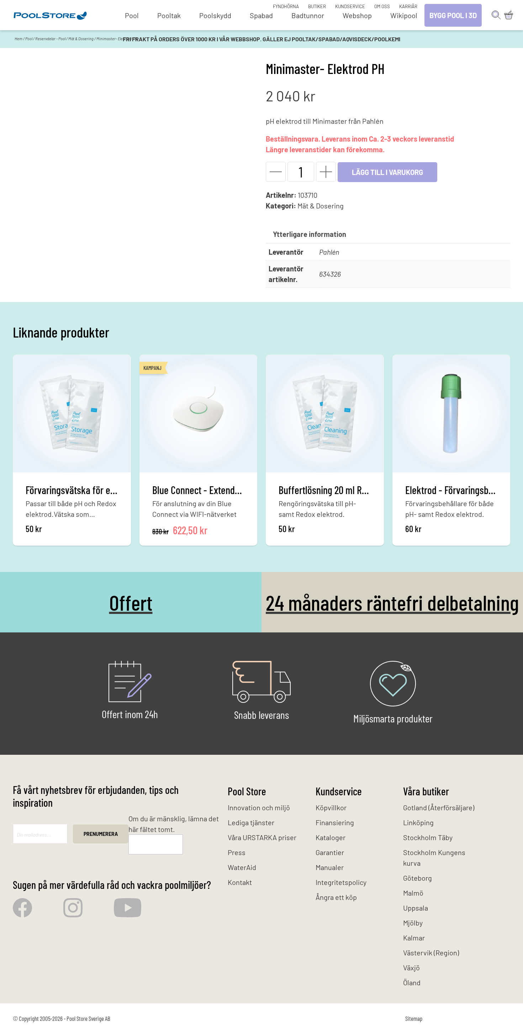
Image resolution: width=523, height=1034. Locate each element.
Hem (18, 38)
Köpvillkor (331, 807)
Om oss (382, 6)
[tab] (309, 234)
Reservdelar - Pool (50, 38)
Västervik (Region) (431, 952)
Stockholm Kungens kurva (434, 857)
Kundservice (350, 6)
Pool (28, 38)
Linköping (418, 822)
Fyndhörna (286, 6)
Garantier (330, 852)
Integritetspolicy (341, 882)
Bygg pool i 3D (453, 15)
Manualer (330, 867)
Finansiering (335, 822)
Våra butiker (426, 791)
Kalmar (414, 937)
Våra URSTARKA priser (262, 837)
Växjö (411, 967)
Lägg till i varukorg (387, 172)
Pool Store (247, 791)
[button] (276, 172)
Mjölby (413, 922)
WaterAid (242, 867)
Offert (131, 602)
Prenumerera (101, 834)
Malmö (413, 893)
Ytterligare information (309, 234)
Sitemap (413, 1018)
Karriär (408, 6)
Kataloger (330, 837)
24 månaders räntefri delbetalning (392, 602)
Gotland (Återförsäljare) (438, 807)
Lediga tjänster (251, 822)
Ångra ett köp (336, 897)
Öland (412, 982)
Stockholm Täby (428, 837)
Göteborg (417, 878)
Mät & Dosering (81, 38)
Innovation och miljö (259, 807)
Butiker (317, 6)
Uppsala (415, 907)
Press (236, 852)
